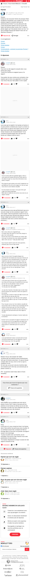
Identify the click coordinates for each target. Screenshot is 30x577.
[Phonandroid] (22, 575)
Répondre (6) (6, 35)
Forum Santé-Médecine (15, 3)
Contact (14, 555)
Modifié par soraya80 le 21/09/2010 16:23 (15, 229)
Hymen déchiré (5, 45)
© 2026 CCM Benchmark (22, 558)
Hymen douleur (5, 51)
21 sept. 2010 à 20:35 (17, 14)
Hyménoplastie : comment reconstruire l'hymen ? (14, 49)
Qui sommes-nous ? (7, 555)
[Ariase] (8, 575)
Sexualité (24, 3)
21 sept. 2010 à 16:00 (10, 122)
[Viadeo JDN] (22, 572)
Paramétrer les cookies (18, 557)
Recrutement (24, 555)
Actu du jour (5, 546)
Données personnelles (7, 557)
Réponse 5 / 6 (4, 394)
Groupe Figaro (13, 558)
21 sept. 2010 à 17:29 (10, 421)
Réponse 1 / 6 (4, 59)
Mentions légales (5, 558)
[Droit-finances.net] (22, 569)
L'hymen (3, 43)
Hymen (3, 47)
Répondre (8, 449)
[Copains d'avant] (8, 572)
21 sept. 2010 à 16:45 (10, 399)
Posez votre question (16, 388)
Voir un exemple (24, 546)
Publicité (19, 555)
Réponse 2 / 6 (4, 117)
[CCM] (8, 566)
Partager (15, 35)
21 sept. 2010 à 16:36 (10, 353)
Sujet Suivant (24, 6)
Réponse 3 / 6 (4, 202)
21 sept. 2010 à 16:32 (10, 253)
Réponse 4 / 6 (4, 348)
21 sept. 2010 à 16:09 (10, 173)
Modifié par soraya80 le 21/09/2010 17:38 (15, 278)
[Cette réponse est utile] (12, 84)
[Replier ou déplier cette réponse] (28, 59)
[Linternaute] (8, 569)
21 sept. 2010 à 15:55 (10, 64)
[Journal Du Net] (22, 566)
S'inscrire (15, 534)
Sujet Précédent (6, 6)
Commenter (6, 84)
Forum (5, 3)
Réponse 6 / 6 (4, 416)
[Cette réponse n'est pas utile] (16, 84)
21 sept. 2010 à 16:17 (10, 207)
